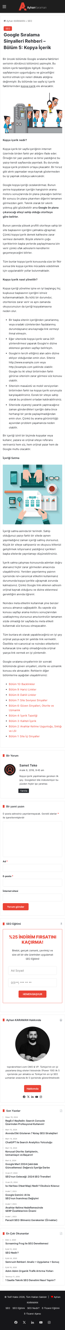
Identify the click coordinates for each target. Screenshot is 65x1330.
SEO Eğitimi (18, 1308)
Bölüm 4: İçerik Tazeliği (23, 715)
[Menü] (4, 8)
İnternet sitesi (10, 891)
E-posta (8, 876)
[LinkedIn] (33, 1097)
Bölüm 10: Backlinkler (22, 684)
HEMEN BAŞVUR (32, 994)
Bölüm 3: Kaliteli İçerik (22, 721)
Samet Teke (28, 765)
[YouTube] (37, 1097)
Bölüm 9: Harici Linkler (22, 689)
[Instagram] (41, 1097)
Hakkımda (32, 1088)
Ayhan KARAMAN (15, 20)
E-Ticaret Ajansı (32, 1313)
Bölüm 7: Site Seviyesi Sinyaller (28, 700)
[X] (28, 1097)
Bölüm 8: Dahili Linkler (22, 695)
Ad (5, 861)
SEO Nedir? (33, 1308)
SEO (30, 20)
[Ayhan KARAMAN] (32, 6)
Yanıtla (23, 790)
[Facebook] (24, 1097)
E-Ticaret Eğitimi (50, 1308)
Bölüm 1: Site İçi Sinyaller (24, 736)
